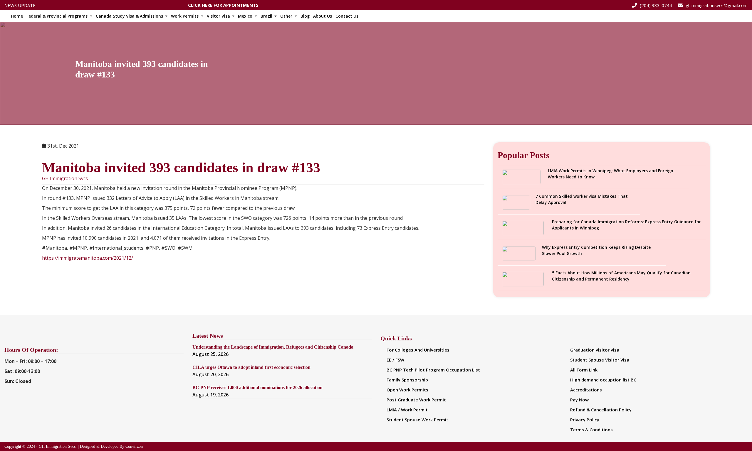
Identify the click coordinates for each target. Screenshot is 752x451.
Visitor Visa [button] (219, 16)
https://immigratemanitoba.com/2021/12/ (87, 258)
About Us (322, 16)
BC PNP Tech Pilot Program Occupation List (433, 370)
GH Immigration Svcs (65, 178)
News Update (20, 5)
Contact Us (346, 16)
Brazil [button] (267, 16)
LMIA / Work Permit (407, 410)
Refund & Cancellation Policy (601, 410)
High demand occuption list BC (603, 380)
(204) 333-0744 (656, 5)
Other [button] (286, 16)
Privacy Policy (584, 420)
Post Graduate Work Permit (416, 400)
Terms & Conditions (591, 430)
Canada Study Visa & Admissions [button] (130, 16)
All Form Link (583, 370)
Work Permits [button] (185, 16)
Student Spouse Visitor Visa (599, 360)
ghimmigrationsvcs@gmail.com (717, 5)
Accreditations (586, 390)
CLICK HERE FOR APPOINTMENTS (223, 3)
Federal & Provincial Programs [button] (57, 16)
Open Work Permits (407, 390)
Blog (305, 16)
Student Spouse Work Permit (417, 420)
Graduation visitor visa (594, 350)
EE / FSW (395, 360)
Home (17, 16)
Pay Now (579, 400)
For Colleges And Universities (418, 350)
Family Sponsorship (407, 380)
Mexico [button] (246, 16)
